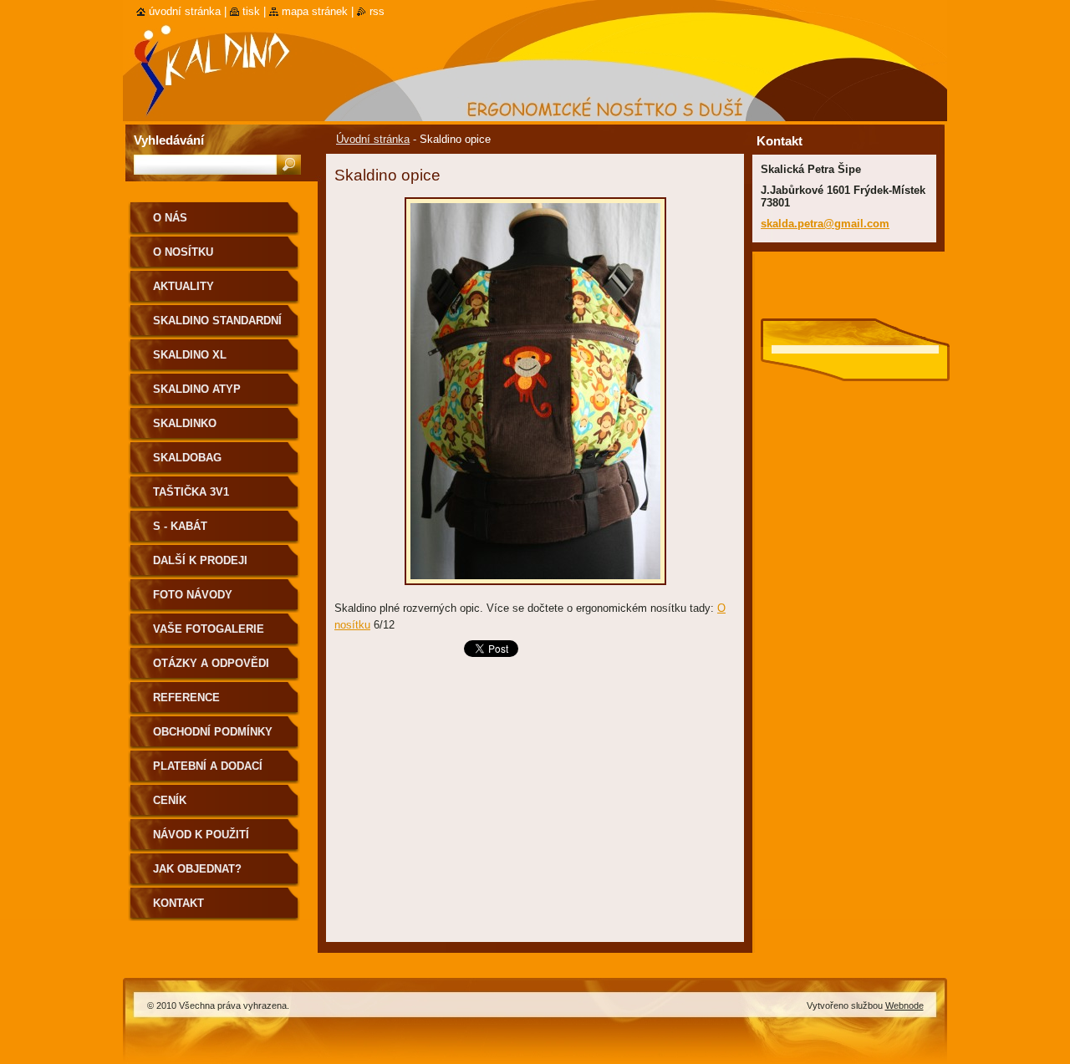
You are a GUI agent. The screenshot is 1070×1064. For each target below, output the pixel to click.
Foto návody (192, 594)
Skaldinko (185, 423)
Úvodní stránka (373, 139)
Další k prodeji (200, 560)
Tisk (251, 11)
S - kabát (180, 526)
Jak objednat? (197, 869)
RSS (377, 11)
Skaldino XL (190, 355)
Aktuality (183, 286)
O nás (170, 217)
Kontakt (178, 903)
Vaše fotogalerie (208, 629)
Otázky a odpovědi (211, 663)
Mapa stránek (315, 11)
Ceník (169, 800)
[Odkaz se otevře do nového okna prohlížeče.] (535, 589)
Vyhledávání (169, 140)
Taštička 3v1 (191, 492)
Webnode (904, 1005)
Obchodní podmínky (213, 731)
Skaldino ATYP (197, 389)
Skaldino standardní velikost (217, 326)
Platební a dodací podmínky (207, 772)
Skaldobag (187, 457)
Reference (186, 697)
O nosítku (183, 252)
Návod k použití (201, 834)
